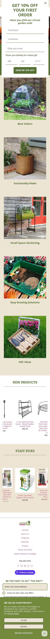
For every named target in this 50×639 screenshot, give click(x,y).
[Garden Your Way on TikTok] (28, 566)
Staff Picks (25, 451)
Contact (25, 530)
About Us (25, 534)
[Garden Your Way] (25, 522)
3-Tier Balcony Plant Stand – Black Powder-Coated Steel (25, 424)
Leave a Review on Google (25, 553)
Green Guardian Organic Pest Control (25, 496)
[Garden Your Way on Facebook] (18, 566)
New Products (25, 382)
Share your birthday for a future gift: (21, 55)
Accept (24, 620)
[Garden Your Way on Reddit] (25, 566)
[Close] (45, 3)
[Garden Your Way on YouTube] (32, 566)
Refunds (25, 542)
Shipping (25, 538)
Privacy (25, 546)
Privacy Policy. (13, 613)
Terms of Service (25, 550)
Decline (24, 626)
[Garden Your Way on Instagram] (22, 566)
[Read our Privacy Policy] (45, 596)
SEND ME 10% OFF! (25, 70)
